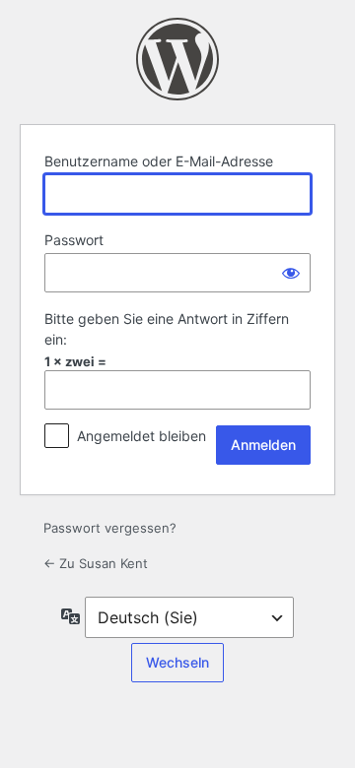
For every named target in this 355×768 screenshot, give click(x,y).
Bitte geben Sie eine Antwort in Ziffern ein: (166, 329)
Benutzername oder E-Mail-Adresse (158, 161)
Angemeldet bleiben (141, 435)
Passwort (74, 239)
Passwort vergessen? (110, 528)
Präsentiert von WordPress (177, 59)
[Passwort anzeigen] (291, 272)
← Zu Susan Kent (95, 563)
